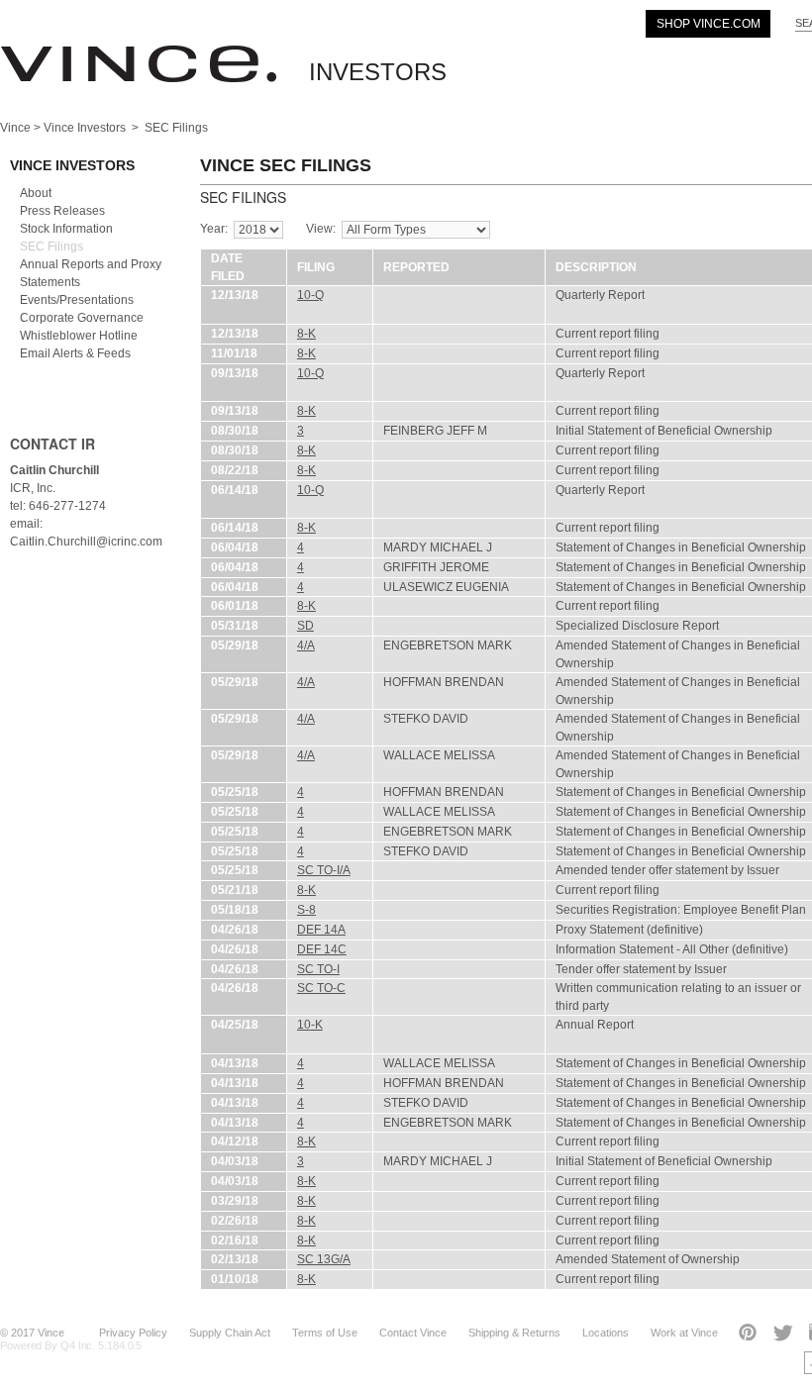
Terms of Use (324, 1332)
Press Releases (62, 211)
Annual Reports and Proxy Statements (90, 273)
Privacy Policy (133, 1332)
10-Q (310, 295)
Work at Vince (684, 1332)
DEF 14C (322, 949)
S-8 (306, 910)
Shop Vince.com (709, 24)
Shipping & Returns (514, 1332)
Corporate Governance (82, 318)
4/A (306, 645)
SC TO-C (321, 988)
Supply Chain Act (229, 1332)
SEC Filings (51, 246)
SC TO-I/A (324, 870)
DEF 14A (321, 930)
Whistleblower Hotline (79, 336)
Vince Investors (85, 128)
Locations (605, 1332)
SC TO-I (318, 969)
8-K (306, 334)
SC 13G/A (324, 1259)
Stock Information (66, 229)
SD (305, 626)
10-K (310, 1025)
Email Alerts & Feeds (75, 353)
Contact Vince (413, 1332)
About (35, 193)
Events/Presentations (77, 300)
